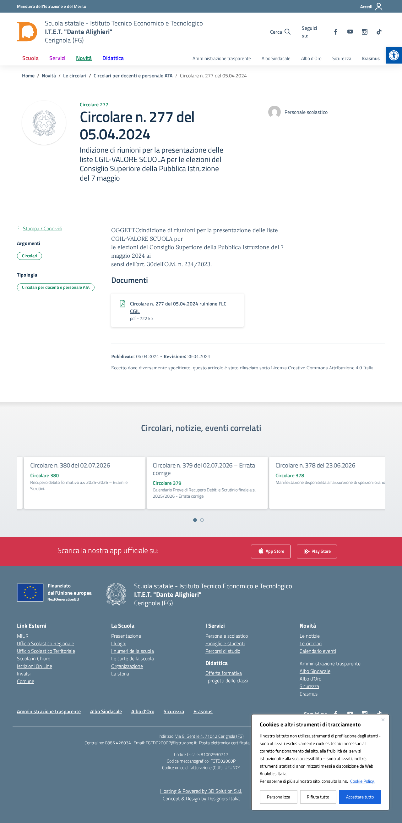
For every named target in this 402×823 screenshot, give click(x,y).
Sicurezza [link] (341, 58)
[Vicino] (383, 719)
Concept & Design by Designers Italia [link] (201, 798)
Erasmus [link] (371, 58)
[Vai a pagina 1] (195, 520)
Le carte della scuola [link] (132, 658)
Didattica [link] (113, 58)
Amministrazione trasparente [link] (222, 58)
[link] (394, 55)
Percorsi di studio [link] (222, 651)
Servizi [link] (57, 58)
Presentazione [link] (126, 636)
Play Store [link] (321, 550)
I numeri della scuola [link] (132, 651)
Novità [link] (84, 58)
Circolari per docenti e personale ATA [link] (56, 287)
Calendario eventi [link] (318, 651)
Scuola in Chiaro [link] (33, 658)
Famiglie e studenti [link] (225, 643)
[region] (320, 762)
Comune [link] (25, 681)
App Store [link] (274, 550)
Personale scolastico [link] (226, 636)
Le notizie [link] (310, 636)
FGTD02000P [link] (223, 761)
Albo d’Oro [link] (311, 58)
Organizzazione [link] (127, 666)
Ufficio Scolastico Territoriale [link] (46, 651)
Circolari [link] (29, 255)
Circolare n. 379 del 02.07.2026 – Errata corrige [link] (198, 469)
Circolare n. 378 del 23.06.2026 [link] (309, 465)
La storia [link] (120, 673)
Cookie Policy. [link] (362, 781)
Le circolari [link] (311, 643)
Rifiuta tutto (318, 796)
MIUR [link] (23, 636)
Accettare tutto (360, 796)
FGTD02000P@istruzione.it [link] (171, 742)
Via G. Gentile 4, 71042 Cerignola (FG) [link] (209, 736)
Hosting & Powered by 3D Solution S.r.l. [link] (201, 791)
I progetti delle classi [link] (226, 680)
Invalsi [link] (23, 673)
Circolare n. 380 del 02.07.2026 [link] (64, 465)
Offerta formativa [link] (223, 673)
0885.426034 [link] (118, 742)
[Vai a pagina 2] (202, 520)
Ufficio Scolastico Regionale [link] (45, 643)
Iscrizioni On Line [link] (34, 666)
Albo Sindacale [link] (276, 58)
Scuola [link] (30, 58)
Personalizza (278, 796)
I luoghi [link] (118, 643)
